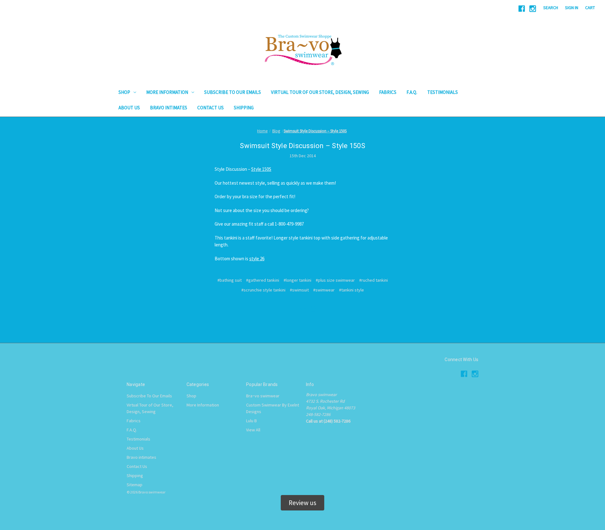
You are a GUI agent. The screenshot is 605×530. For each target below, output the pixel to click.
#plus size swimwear (335, 280)
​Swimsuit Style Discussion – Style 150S (302, 146)
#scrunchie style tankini (263, 290)
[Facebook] (521, 8)
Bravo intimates (168, 108)
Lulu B (251, 420)
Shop (124, 92)
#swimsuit (299, 290)
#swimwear (324, 290)
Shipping (244, 108)
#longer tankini (297, 280)
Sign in (571, 7)
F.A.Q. (411, 92)
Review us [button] (302, 502)
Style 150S (261, 169)
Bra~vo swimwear (262, 396)
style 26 (256, 259)
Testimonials (442, 92)
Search (550, 7)
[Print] (313, 308)
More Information (167, 92)
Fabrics (387, 92)
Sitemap (134, 484)
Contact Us (210, 108)
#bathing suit (229, 280)
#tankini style (351, 290)
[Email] (302, 308)
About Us (129, 108)
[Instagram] (532, 8)
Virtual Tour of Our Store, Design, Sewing (320, 92)
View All (253, 430)
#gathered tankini (262, 280)
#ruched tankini (373, 280)
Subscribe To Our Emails (232, 92)
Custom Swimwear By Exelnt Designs (272, 408)
